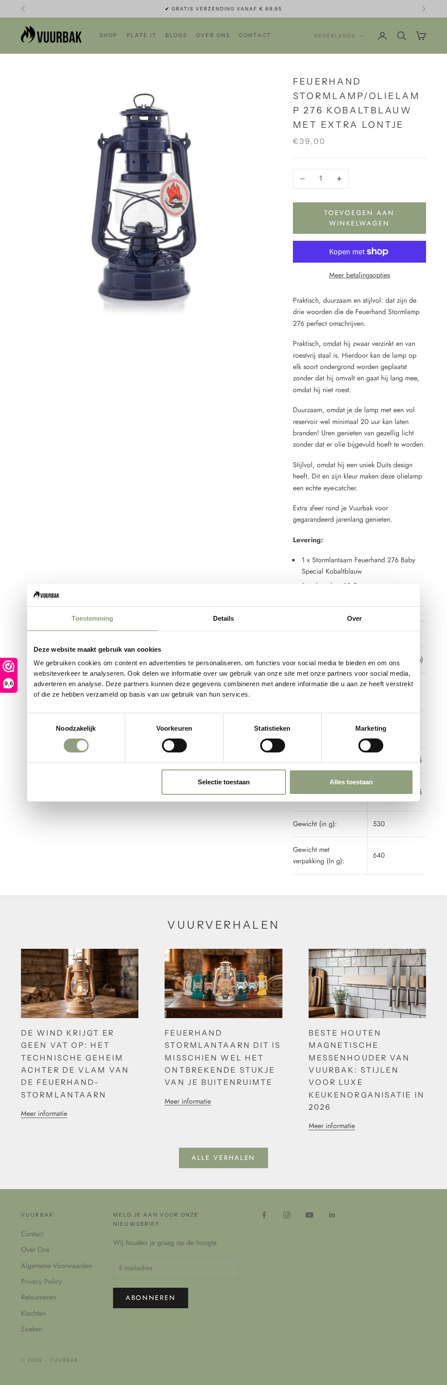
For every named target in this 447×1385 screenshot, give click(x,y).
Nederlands (334, 36)
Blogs (176, 35)
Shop (109, 35)
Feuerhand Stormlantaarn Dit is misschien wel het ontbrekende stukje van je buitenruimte (223, 1057)
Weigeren (96, 782)
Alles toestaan (351, 782)
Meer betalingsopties (359, 275)
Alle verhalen (223, 1158)
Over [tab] (354, 618)
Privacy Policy (41, 1281)
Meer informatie (44, 1113)
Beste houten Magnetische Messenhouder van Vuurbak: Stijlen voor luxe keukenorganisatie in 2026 (367, 1069)
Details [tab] (223, 618)
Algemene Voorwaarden (56, 1266)
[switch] (174, 745)
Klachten (33, 1313)
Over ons (213, 35)
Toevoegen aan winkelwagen (359, 218)
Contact (255, 35)
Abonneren (150, 1298)
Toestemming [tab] (92, 618)
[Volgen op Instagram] (286, 1215)
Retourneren (38, 1297)
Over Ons (35, 1250)
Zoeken (31, 1329)
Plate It (142, 35)
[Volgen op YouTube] (309, 1215)
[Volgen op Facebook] (264, 1215)
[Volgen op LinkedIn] (332, 1215)
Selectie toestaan (224, 782)
